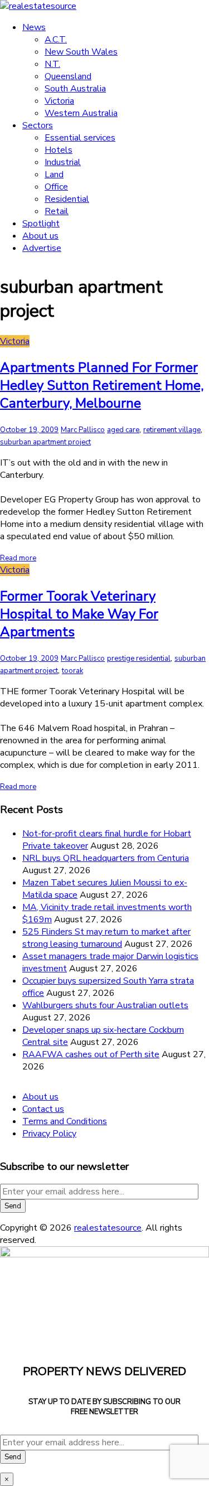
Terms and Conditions (64, 1121)
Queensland (68, 76)
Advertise (41, 248)
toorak (72, 671)
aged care (123, 430)
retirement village (172, 430)
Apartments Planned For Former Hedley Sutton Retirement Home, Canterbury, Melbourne (101, 385)
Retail (57, 211)
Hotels (58, 150)
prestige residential (139, 659)
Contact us (43, 1109)
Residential (67, 199)
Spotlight (41, 223)
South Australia (75, 89)
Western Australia (81, 113)
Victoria (59, 101)
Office (56, 187)
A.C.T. (56, 39)
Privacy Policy (49, 1133)
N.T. (52, 64)
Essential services (80, 138)
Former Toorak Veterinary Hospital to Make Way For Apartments (79, 614)
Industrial (63, 162)
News (34, 27)
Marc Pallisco (83, 430)
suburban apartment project (45, 442)
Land (54, 174)
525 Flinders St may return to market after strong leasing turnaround (106, 938)
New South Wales (81, 52)
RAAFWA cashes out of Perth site (90, 1054)
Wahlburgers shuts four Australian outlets (105, 1005)
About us (40, 236)
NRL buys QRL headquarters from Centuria (105, 858)
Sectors (37, 125)
